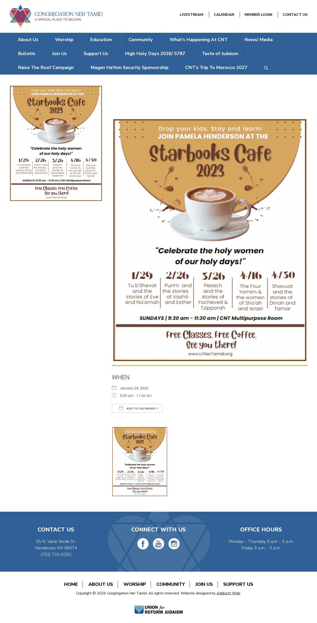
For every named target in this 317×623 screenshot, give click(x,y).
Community (141, 39)
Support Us (96, 53)
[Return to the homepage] (56, 16)
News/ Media (258, 39)
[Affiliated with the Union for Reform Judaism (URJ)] (159, 604)
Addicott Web (228, 593)
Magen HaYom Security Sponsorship (129, 67)
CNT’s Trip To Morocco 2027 (216, 67)
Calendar (224, 14)
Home (71, 584)
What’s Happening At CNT (199, 39)
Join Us (59, 53)
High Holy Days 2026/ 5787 (155, 53)
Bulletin (26, 53)
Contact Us (295, 14)
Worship (64, 39)
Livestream (191, 14)
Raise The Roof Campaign (46, 67)
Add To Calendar (140, 408)
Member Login (258, 14)
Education (101, 39)
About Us (28, 39)
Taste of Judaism (220, 53)
